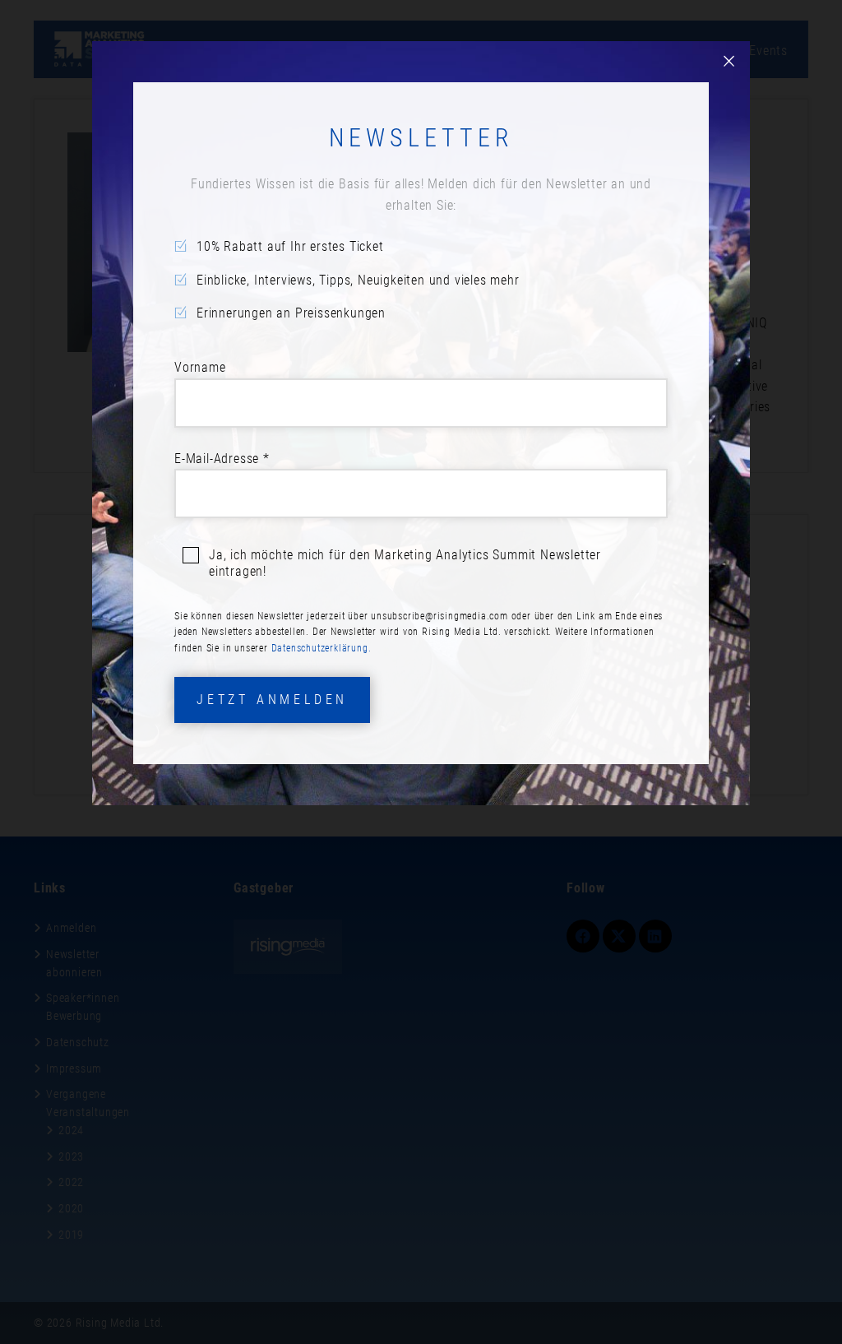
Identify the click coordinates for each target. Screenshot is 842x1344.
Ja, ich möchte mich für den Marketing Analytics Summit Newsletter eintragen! (405, 563)
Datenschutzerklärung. (321, 648)
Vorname (200, 367)
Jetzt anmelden (272, 699)
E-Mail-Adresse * (222, 458)
